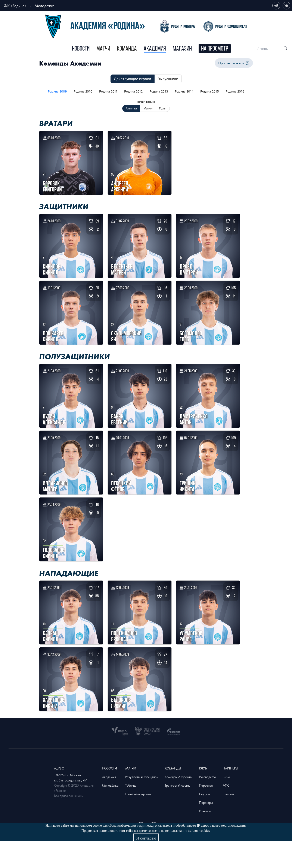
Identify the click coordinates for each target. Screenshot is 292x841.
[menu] (151, 48)
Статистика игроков (138, 794)
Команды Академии (178, 777)
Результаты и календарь (141, 777)
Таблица (130, 785)
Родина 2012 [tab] (133, 91)
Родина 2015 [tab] (209, 91)
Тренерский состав (177, 785)
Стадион (204, 794)
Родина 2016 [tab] (235, 91)
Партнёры (206, 802)
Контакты (205, 811)
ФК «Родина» (15, 5)
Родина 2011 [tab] (108, 91)
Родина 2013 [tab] (158, 91)
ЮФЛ (227, 777)
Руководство (207, 777)
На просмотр (214, 49)
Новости (81, 49)
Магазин (182, 49)
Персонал (206, 785)
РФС (226, 785)
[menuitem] (81, 49)
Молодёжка (44, 5)
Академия (155, 49)
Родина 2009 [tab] (57, 91)
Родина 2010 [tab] (83, 91)
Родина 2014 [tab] (184, 91)
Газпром (228, 794)
